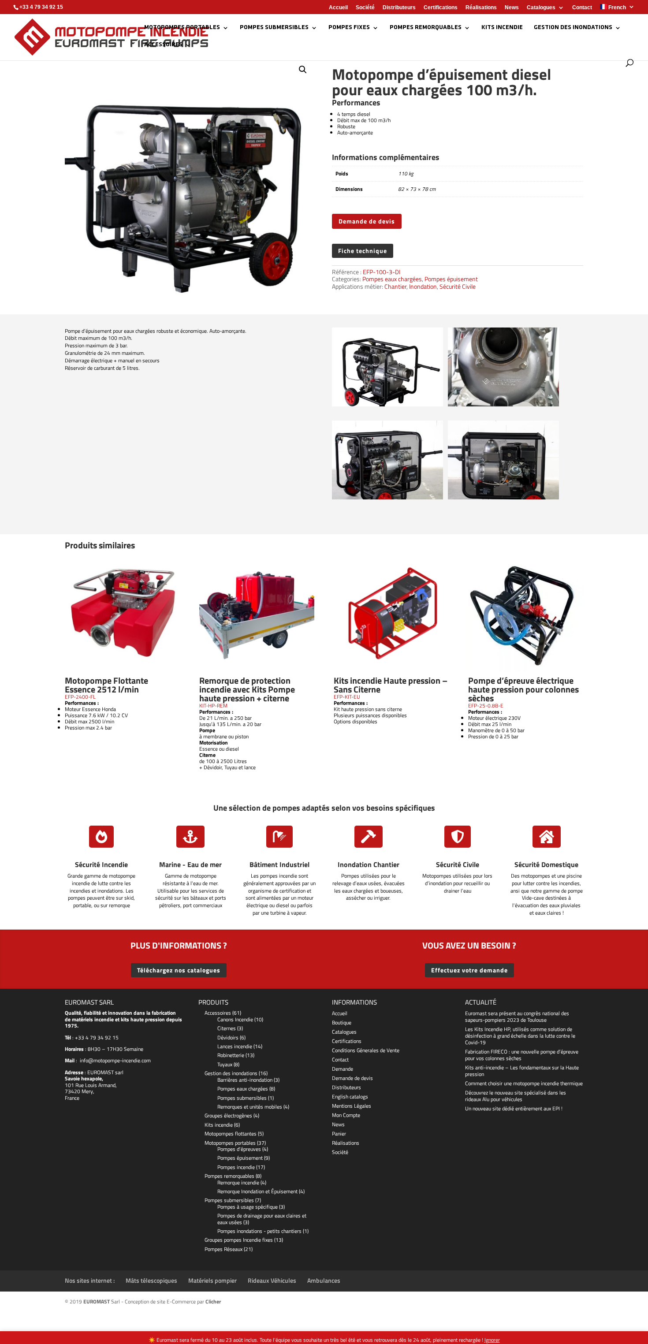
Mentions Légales (351, 1106)
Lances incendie (234, 1046)
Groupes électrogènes (228, 1115)
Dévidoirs (227, 1037)
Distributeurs (399, 8)
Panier (339, 1133)
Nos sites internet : (90, 1280)
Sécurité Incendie (101, 864)
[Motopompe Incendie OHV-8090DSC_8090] (503, 497)
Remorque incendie (238, 1182)
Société (365, 8)
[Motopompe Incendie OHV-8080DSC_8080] (387, 497)
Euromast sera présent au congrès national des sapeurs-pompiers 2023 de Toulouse (517, 1016)
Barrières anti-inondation (244, 1080)
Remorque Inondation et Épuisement (257, 1191)
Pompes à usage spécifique (247, 1207)
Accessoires (163, 45)
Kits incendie (502, 28)
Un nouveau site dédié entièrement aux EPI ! (513, 1108)
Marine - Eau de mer (190, 864)
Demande (342, 1069)
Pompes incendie (236, 1167)
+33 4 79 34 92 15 (97, 1037)
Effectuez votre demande (469, 970)
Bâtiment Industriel (279, 864)
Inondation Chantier (368, 864)
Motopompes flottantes (231, 1133)
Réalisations (481, 8)
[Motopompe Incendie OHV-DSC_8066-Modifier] (387, 404)
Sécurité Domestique (546, 864)
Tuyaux (224, 1064)
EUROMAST (100, 1072)
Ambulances (323, 1280)
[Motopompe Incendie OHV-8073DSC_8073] (503, 404)
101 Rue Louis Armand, (91, 1085)
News (512, 8)
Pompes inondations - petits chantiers (259, 1231)
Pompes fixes (349, 28)
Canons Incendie (235, 1019)
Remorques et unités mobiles (249, 1106)
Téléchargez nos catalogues (178, 970)
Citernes (226, 1028)
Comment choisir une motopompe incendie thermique (524, 1083)
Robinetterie (230, 1055)
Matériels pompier (212, 1280)
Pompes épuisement (451, 278)
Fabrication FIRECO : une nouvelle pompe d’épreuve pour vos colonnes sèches (521, 1054)
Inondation (423, 286)
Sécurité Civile (457, 286)
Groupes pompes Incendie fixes (239, 1240)
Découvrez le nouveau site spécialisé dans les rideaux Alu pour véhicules (515, 1095)
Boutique (341, 1022)
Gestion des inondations (573, 28)
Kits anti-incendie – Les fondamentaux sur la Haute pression (522, 1070)
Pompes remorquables (426, 28)
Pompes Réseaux (223, 1249)
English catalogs (350, 1096)
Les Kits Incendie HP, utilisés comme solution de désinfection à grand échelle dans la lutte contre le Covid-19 (520, 1035)
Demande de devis (367, 221)
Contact (582, 8)
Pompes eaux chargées (392, 278)
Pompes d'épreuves (239, 1149)
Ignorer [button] (492, 1340)
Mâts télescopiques (151, 1280)
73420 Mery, (79, 1091)
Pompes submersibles (274, 28)
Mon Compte (346, 1115)
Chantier (395, 286)
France (72, 1098)
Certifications (441, 8)
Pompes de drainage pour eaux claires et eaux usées (261, 1218)
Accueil (338, 8)
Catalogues (541, 8)
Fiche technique (362, 250)
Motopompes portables (182, 28)
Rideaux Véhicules (272, 1280)
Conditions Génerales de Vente (365, 1050)
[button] (303, 70)
